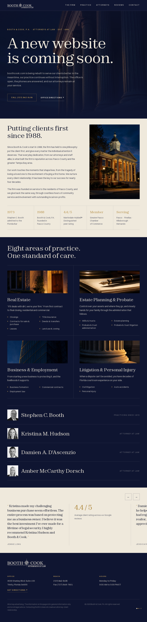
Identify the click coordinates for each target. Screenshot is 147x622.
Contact (134, 5)
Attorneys (102, 5)
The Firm (70, 5)
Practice (85, 5)
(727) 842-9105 (60, 581)
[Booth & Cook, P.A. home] (20, 5)
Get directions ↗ (17, 590)
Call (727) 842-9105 (22, 97)
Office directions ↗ (52, 98)
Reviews (119, 5)
